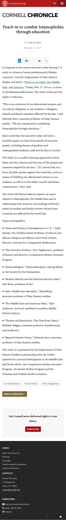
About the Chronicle (10, 453)
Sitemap (5, 456)
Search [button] (54, 3)
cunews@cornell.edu (11, 489)
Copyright (6, 460)
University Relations (10, 468)
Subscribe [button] (33, 429)
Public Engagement (50, 383)
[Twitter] (54, 517)
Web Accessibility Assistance (14, 464)
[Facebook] (47, 517)
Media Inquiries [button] (14, 394)
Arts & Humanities (12, 383)
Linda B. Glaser (34, 42)
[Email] (61, 517)
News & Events (31, 383)
